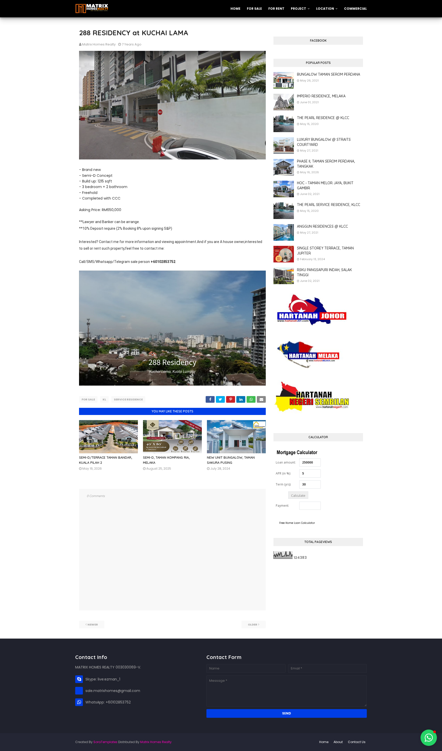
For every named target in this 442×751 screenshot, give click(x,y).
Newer (92, 624)
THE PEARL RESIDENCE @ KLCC (323, 117)
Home (323, 742)
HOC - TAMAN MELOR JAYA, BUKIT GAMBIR (325, 185)
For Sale (88, 399)
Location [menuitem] (325, 8)
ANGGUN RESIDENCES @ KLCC (322, 226)
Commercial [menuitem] (355, 8)
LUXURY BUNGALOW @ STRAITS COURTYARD (324, 142)
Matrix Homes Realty (99, 44)
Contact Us (357, 742)
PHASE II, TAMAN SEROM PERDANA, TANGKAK (326, 164)
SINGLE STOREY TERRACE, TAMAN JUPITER (325, 251)
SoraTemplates (105, 742)
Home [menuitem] (235, 8)
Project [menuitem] (298, 8)
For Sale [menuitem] (254, 8)
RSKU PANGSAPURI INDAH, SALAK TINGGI (324, 272)
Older (252, 624)
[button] (429, 738)
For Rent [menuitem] (276, 8)
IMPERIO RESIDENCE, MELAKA (321, 96)
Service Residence (128, 399)
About (338, 742)
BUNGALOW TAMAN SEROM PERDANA (328, 74)
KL (104, 399)
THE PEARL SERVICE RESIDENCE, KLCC (328, 204)
